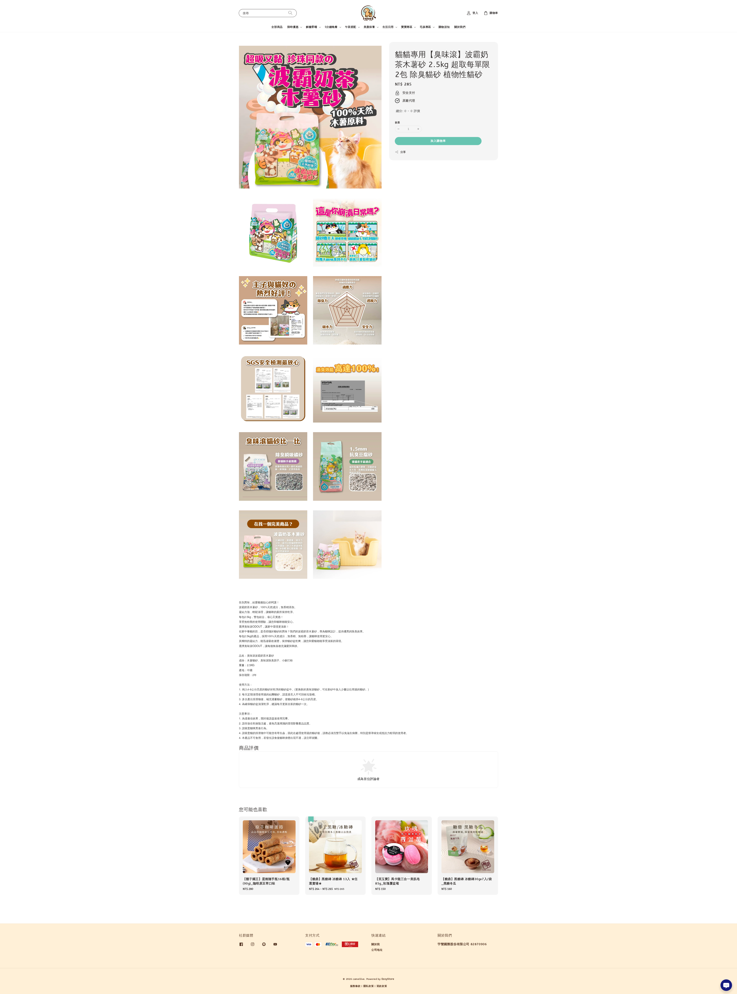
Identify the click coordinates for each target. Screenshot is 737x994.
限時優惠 (292, 27)
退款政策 (382, 986)
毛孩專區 (425, 27)
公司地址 (377, 950)
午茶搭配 (350, 27)
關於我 (375, 944)
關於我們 (459, 27)
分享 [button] (403, 152)
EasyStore (388, 978)
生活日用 (388, 27)
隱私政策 (368, 986)
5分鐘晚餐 (331, 27)
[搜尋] (290, 13)
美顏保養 (369, 27)
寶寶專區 (406, 27)
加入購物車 (438, 141)
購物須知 (444, 27)
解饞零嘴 (311, 27)
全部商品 (277, 27)
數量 (397, 122)
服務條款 (355, 986)
